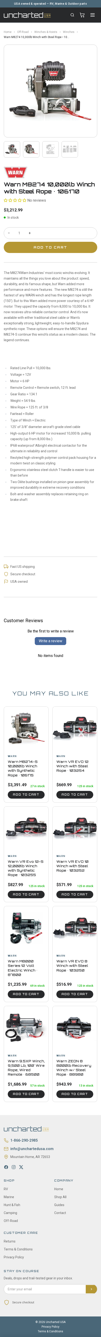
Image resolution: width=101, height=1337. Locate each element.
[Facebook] (6, 1167)
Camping (10, 1213)
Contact (60, 1213)
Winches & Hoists (45, 32)
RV (6, 1189)
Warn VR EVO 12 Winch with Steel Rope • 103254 (72, 766)
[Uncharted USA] (27, 15)
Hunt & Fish (12, 1205)
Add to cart (26, 794)
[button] (15, 200)
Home (8, 32)
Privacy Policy (14, 1257)
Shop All (60, 1197)
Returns (10, 1241)
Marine (9, 1197)
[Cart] (82, 15)
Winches (68, 32)
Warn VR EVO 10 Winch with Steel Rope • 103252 (72, 866)
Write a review (50, 641)
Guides (59, 1205)
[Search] (72, 15)
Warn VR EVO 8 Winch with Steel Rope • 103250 (72, 965)
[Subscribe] (91, 1289)
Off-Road (23, 32)
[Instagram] (13, 1167)
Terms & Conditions (18, 1249)
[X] (21, 1167)
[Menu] (92, 15)
